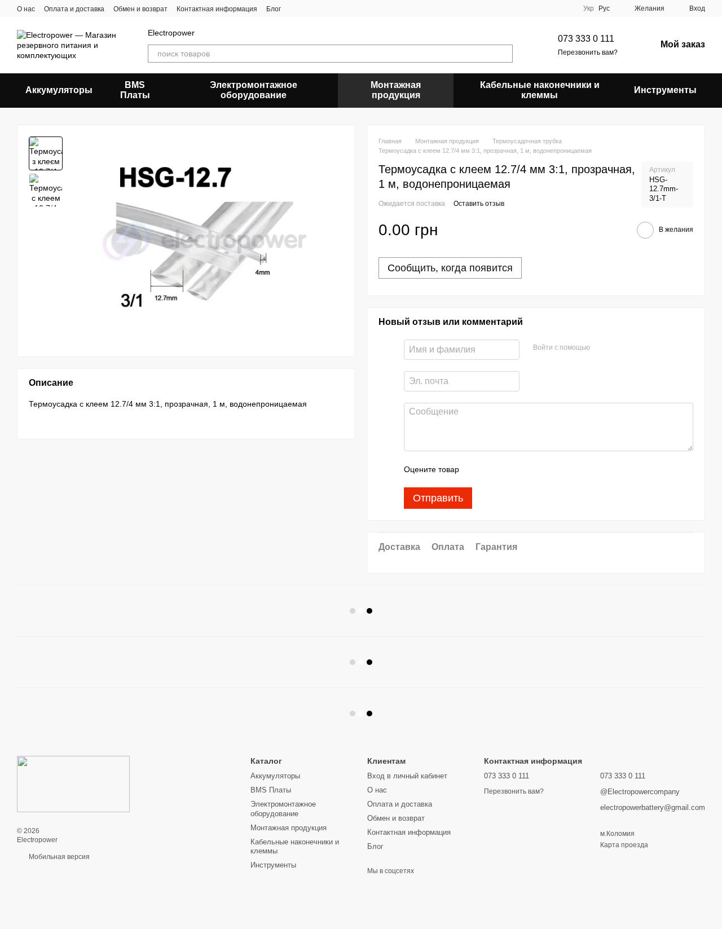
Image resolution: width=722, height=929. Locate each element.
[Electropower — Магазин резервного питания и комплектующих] (73, 783)
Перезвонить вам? (588, 52)
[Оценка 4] (532, 469)
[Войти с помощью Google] (620, 348)
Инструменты (665, 90)
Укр (588, 8)
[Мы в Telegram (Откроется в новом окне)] (310, 8)
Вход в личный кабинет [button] (407, 776)
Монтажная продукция (396, 90)
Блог (273, 9)
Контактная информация (217, 9)
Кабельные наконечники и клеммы (540, 90)
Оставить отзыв (479, 204)
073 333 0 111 (586, 38)
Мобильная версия (58, 857)
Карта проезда (624, 845)
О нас (26, 9)
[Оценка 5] (550, 469)
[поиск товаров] (504, 54)
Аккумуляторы (59, 90)
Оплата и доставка (74, 9)
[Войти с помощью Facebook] (602, 348)
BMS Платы (135, 90)
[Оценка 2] (496, 469)
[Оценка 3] (514, 469)
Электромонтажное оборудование (253, 90)
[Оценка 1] (478, 469)
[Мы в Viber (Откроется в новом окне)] (296, 8)
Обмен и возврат (140, 9)
